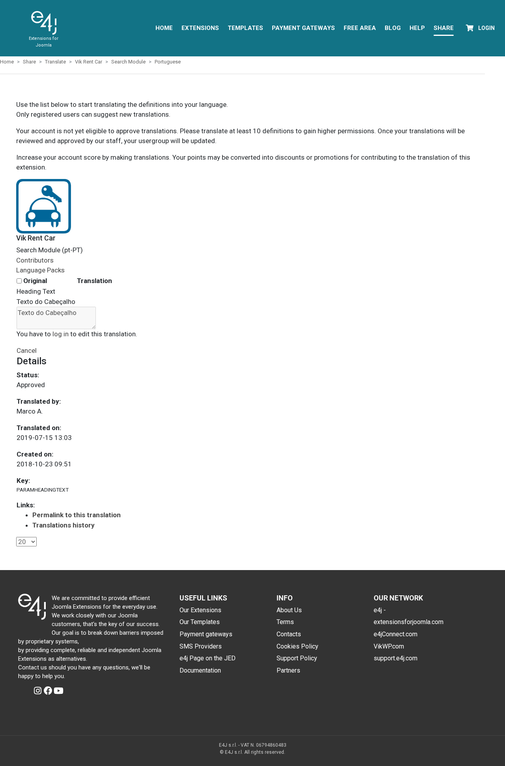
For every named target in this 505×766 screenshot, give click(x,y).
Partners (288, 670)
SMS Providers (201, 646)
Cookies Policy (297, 646)
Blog (393, 28)
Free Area (360, 28)
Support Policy (297, 658)
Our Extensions (200, 610)
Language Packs (40, 270)
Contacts (289, 634)
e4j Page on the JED (208, 658)
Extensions (200, 28)
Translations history (63, 525)
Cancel (27, 350)
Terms (285, 622)
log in (60, 334)
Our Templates (200, 622)
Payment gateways (206, 634)
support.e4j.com (395, 658)
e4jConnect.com (395, 634)
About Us (289, 610)
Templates (245, 28)
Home (164, 28)
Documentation (200, 670)
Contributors (35, 260)
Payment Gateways (303, 28)
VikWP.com (389, 646)
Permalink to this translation (76, 515)
